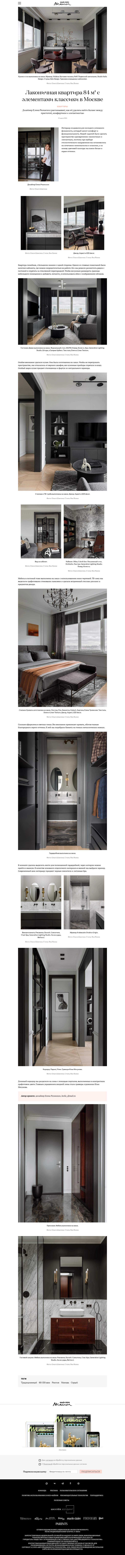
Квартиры (62, 107)
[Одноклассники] (70, 1483)
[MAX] (46, 1483)
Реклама (54, 1490)
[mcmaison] (62, 3)
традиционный (29, 1383)
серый (74, 1383)
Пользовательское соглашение (73, 1490)
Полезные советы (61, 1500)
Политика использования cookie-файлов (40, 1495)
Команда (42, 1490)
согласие (49, 1460)
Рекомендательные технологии (74, 1495)
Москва (65, 1383)
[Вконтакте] (54, 1483)
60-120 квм (44, 1383)
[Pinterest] (78, 1483)
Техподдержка (96, 1495)
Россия (55, 1383)
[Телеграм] (62, 1483)
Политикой (47, 1464)
